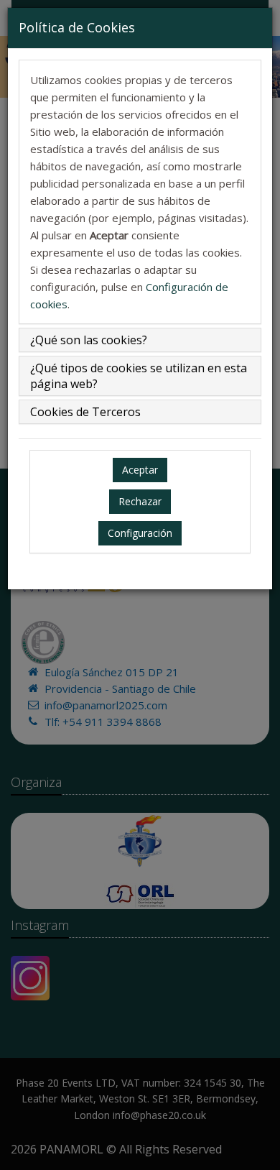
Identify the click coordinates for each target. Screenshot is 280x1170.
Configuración (140, 533)
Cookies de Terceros (85, 412)
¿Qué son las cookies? (88, 340)
